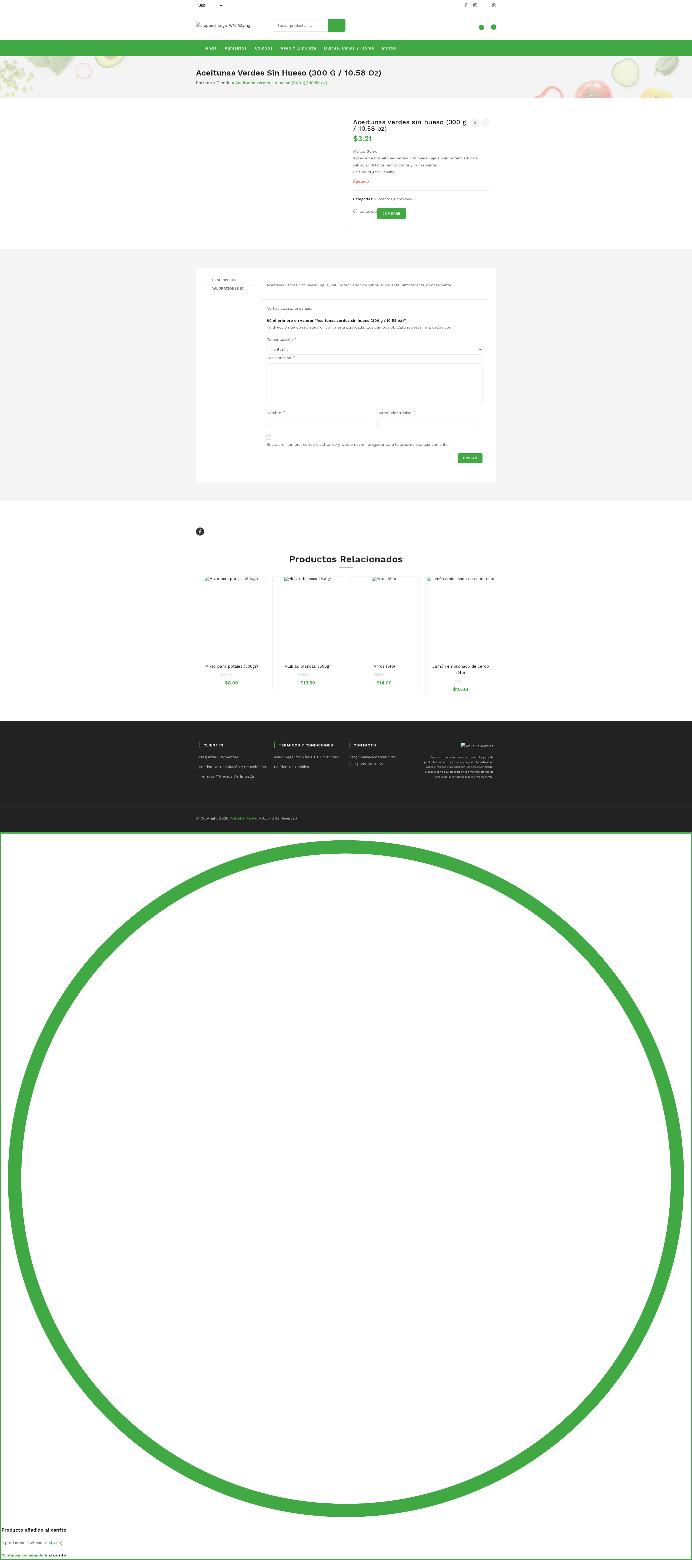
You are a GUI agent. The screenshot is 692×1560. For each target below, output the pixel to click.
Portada (204, 82)
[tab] (232, 280)
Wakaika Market (244, 818)
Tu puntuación (281, 339)
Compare (391, 213)
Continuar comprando (22, 1555)
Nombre (276, 413)
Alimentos (383, 199)
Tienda (224, 82)
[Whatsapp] (493, 5)
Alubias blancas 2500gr (308, 666)
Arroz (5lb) (384, 666)
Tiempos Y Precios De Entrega (226, 776)
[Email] (484, 5)
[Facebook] (466, 5)
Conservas (403, 199)
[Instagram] (475, 5)
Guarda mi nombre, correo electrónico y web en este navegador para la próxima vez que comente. (358, 444)
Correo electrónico (396, 413)
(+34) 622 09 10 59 (366, 764)
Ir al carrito (55, 1555)
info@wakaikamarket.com (372, 757)
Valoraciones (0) (228, 288)
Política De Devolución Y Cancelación (232, 767)
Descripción (224, 280)
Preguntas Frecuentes (218, 757)
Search (336, 25)
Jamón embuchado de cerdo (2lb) (460, 669)
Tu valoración (281, 358)
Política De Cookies (291, 767)
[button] (365, 211)
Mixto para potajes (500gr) (231, 666)
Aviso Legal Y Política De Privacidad (306, 757)
